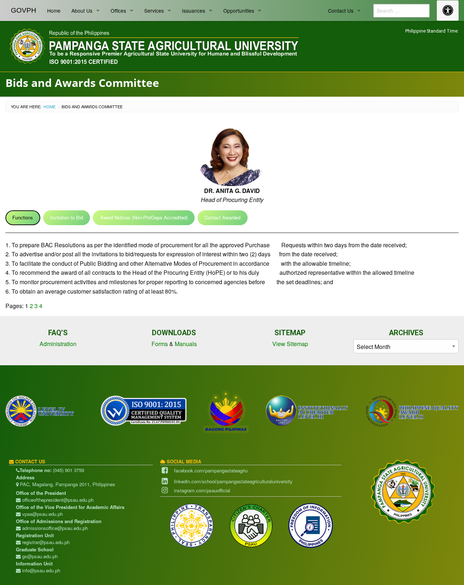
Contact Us (340, 10)
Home (54, 10)
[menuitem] (23, 10)
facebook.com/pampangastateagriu (211, 470)
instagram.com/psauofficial (202, 490)
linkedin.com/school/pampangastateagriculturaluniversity (233, 481)
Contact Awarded (222, 217)
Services (154, 10)
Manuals (186, 344)
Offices (118, 10)
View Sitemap (290, 344)
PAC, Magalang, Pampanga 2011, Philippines (66, 484)
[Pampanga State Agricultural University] (153, 45)
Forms (160, 344)
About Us (81, 10)
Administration (58, 344)
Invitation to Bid (66, 217)
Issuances (193, 10)
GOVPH (23, 10)
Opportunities (238, 10)
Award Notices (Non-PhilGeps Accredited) (144, 217)
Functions (22, 217)
